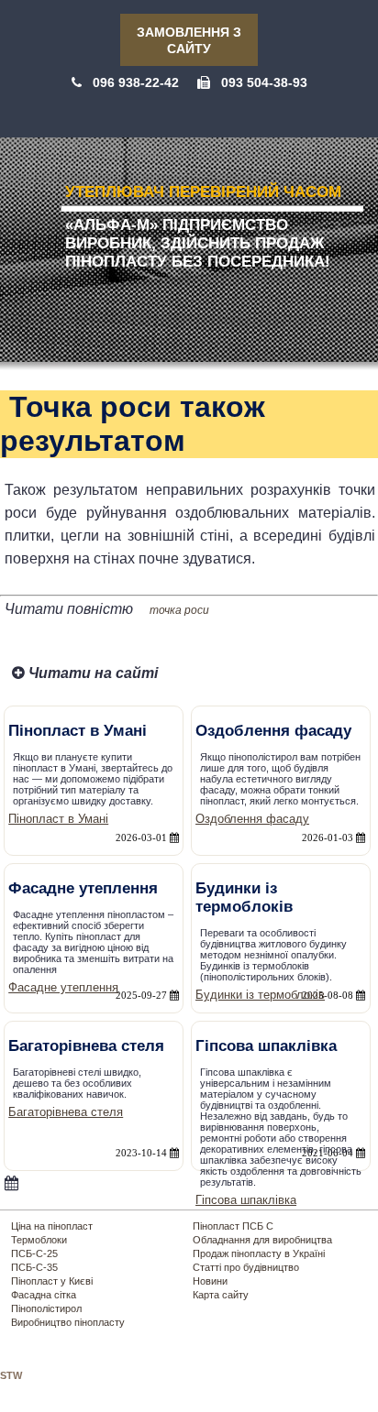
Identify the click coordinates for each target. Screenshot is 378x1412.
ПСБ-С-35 (34, 1267)
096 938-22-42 (136, 82)
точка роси (179, 610)
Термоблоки (39, 1239)
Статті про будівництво (246, 1267)
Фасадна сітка (43, 1294)
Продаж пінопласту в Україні (259, 1253)
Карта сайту (221, 1294)
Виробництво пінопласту (68, 1322)
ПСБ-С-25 (34, 1253)
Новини (210, 1280)
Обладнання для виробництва (262, 1239)
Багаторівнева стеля (65, 1112)
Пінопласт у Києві (52, 1280)
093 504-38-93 (264, 82)
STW (11, 1375)
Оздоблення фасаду (252, 819)
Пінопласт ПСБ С (233, 1225)
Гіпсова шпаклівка (245, 1200)
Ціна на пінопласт (52, 1225)
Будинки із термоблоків (260, 995)
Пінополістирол (46, 1308)
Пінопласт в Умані (58, 819)
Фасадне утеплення (63, 987)
